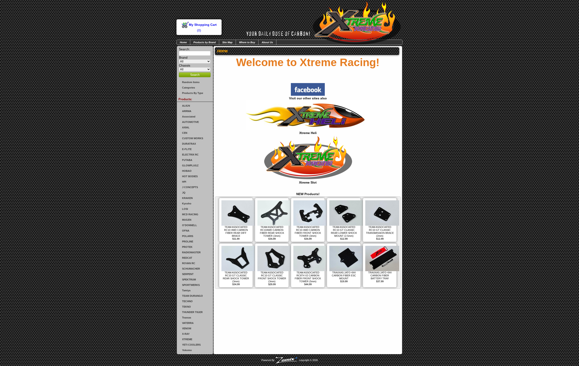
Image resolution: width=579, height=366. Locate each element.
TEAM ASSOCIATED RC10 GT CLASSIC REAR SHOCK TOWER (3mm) (236, 277)
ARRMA (186, 111)
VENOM (186, 328)
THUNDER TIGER (192, 312)
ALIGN (186, 105)
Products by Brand (204, 42)
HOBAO (187, 171)
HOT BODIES (190, 176)
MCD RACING (190, 214)
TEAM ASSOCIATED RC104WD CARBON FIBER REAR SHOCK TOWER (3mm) (272, 231)
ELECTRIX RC (190, 154)
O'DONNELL (189, 225)
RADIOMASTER (191, 252)
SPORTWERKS (191, 285)
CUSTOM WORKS (192, 138)
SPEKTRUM (189, 279)
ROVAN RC (188, 263)
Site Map (227, 42)
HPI (184, 181)
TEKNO (186, 306)
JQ (183, 192)
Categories (188, 87)
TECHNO (187, 301)
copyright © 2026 (289, 360)
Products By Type (192, 93)
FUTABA (187, 160)
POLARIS (187, 236)
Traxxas (186, 317)
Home (183, 42)
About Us (267, 42)
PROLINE (187, 241)
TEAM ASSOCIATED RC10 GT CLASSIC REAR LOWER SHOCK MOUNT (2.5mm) (344, 231)
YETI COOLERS (191, 344)
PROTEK (187, 247)
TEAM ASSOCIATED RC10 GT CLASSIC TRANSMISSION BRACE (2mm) (380, 231)
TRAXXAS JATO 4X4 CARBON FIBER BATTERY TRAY (380, 275)
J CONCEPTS (190, 187)
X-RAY (186, 334)
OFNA (185, 230)
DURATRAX (189, 143)
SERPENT (188, 274)
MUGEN (186, 219)
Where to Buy (247, 42)
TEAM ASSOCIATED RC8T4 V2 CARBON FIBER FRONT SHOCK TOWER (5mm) (308, 277)
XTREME (187, 339)
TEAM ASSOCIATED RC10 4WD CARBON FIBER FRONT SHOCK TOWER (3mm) (308, 231)
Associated (188, 116)
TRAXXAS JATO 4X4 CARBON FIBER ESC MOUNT (344, 275)
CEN (184, 133)
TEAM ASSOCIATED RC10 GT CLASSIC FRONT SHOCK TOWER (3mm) (272, 277)
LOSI (185, 209)
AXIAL (186, 127)
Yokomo (187, 350)
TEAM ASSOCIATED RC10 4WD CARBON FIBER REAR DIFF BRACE (236, 231)
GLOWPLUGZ (190, 165)
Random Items (190, 82)
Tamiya (186, 290)
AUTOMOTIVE (190, 122)
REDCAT (187, 257)
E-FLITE (187, 149)
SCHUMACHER (191, 268)
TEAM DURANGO (192, 295)
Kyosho (186, 203)
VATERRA (188, 323)
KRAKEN (187, 198)
